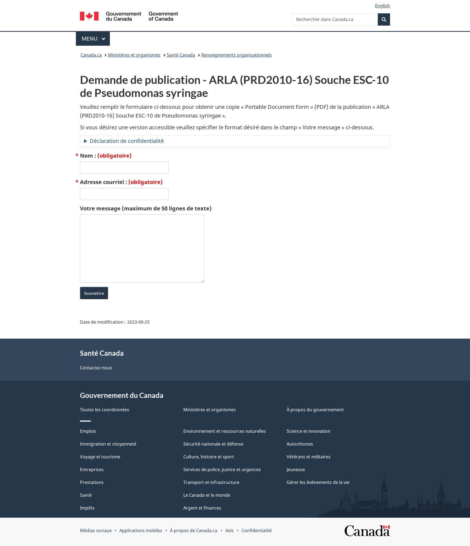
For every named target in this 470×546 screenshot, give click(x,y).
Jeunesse (296, 470)
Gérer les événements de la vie (318, 482)
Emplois (88, 431)
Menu (96, 38)
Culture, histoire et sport (208, 457)
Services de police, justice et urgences (222, 470)
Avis (229, 530)
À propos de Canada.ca (193, 530)
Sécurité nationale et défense (213, 444)
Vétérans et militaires (308, 457)
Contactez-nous (96, 368)
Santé (86, 495)
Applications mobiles (140, 530)
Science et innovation (308, 431)
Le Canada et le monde (206, 495)
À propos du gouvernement (315, 410)
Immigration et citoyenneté (108, 444)
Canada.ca (91, 55)
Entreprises (92, 470)
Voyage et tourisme (100, 457)
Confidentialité (257, 530)
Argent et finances (202, 508)
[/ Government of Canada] (129, 17)
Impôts (87, 508)
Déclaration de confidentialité (127, 141)
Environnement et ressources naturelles (224, 431)
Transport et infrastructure (211, 482)
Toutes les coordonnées (104, 410)
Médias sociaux (96, 530)
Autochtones (300, 444)
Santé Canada (181, 55)
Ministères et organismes (134, 55)
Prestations (92, 482)
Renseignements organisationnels (236, 55)
